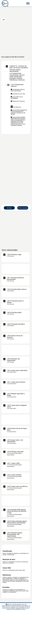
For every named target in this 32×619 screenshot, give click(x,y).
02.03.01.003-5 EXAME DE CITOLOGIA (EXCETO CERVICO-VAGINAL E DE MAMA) (19, 112)
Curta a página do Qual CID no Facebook (12, 57)
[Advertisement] (16, 38)
